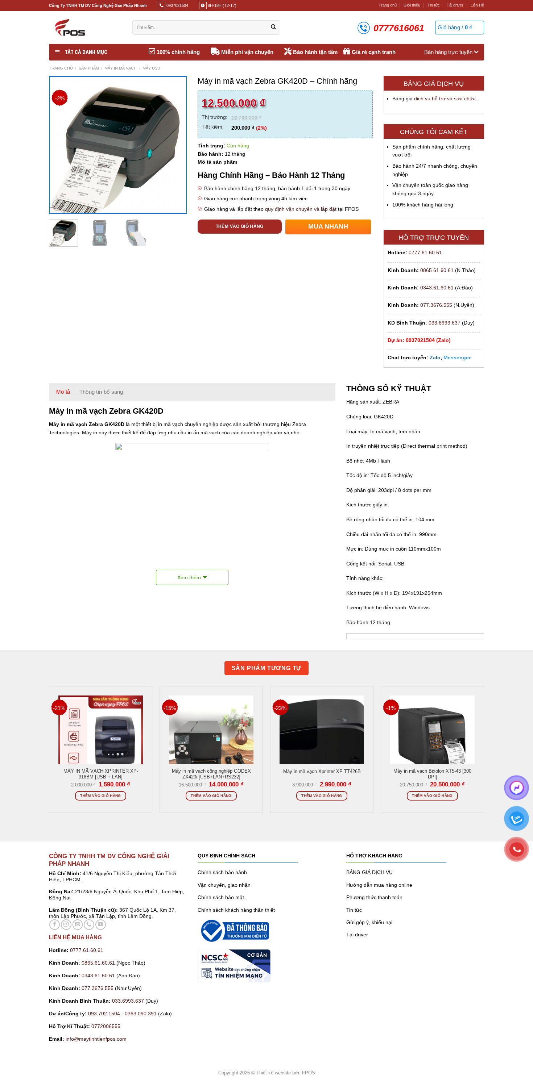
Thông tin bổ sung (101, 392)
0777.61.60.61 (425, 252)
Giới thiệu (412, 5)
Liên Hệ (477, 5)
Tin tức (433, 5)
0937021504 (176, 5)
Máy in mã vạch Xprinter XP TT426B (322, 771)
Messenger (457, 357)
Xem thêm (189, 577)
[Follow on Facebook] (54, 924)
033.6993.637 (444, 323)
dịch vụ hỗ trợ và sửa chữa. (445, 98)
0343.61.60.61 (437, 288)
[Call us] (89, 924)
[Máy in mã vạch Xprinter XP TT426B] (322, 746)
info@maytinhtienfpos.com (96, 1039)
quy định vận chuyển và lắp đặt (300, 209)
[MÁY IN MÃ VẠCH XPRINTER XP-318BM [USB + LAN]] (100, 737)
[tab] (63, 392)
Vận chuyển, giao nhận (224, 885)
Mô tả (63, 392)
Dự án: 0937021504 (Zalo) (419, 340)
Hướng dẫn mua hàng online (379, 885)
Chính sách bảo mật (221, 897)
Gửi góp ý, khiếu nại (369, 922)
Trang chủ (388, 5)
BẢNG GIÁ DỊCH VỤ (369, 872)
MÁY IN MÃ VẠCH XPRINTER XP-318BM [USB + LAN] (100, 774)
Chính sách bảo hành (222, 872)
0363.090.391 (141, 1013)
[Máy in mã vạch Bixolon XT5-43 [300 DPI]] (432, 737)
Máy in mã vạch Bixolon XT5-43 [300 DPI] (432, 774)
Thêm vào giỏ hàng (240, 226)
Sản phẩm (89, 68)
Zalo (435, 357)
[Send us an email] (78, 924)
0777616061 (398, 28)
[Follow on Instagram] (66, 924)
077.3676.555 (436, 305)
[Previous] (61, 145)
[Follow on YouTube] (100, 924)
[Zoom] (58, 205)
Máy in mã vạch (120, 68)
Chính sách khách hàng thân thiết (236, 910)
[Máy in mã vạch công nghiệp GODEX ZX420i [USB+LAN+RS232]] (211, 737)
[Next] (174, 145)
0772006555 (106, 1026)
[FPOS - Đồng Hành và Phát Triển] (85, 27)
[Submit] (273, 27)
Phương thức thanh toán (374, 897)
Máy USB (151, 68)
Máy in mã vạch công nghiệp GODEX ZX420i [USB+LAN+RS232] (211, 774)
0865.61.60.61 (437, 270)
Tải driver (455, 5)
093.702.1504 (104, 1013)
